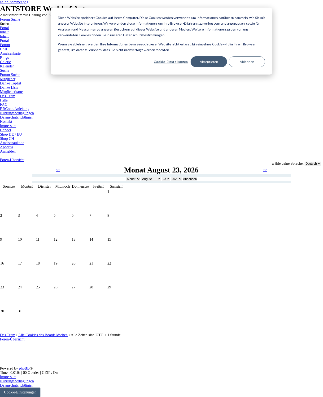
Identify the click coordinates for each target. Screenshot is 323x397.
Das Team (7, 335)
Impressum (8, 377)
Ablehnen (247, 62)
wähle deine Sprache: (288, 163)
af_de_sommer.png (14, 2)
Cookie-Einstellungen (171, 62)
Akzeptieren (209, 62)
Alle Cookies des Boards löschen (43, 335)
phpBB (24, 368)
